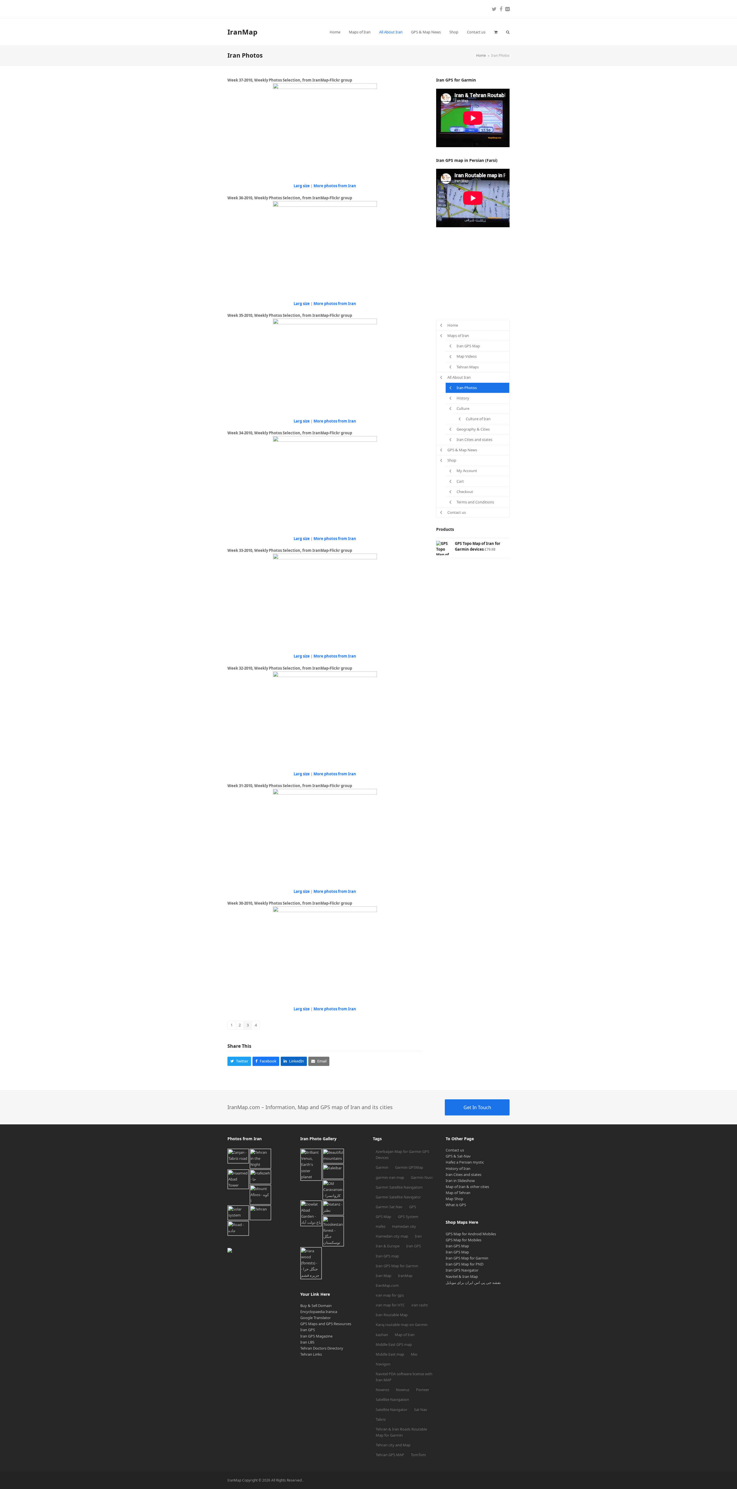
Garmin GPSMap (409, 1167)
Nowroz (382, 1389)
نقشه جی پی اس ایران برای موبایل (473, 1282)
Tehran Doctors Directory (321, 1348)
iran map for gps (390, 1295)
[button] (496, 32)
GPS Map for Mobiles (463, 1239)
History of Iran (458, 1168)
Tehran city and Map (393, 1445)
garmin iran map (390, 1177)
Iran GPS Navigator (462, 1270)
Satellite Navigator (391, 1409)
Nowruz (402, 1389)
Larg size (302, 185)
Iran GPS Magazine (316, 1336)
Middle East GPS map (394, 1344)
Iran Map (383, 1275)
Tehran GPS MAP (390, 1454)
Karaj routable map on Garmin (402, 1324)
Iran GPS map (387, 1256)
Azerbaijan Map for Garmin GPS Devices (402, 1154)
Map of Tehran (458, 1192)
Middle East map (390, 1354)
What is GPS (456, 1204)
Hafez (380, 1226)
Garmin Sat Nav (389, 1206)
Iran (418, 1236)
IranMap (242, 32)
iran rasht (419, 1305)
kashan (382, 1334)
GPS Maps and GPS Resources (325, 1323)
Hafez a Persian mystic (465, 1162)
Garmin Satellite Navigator (398, 1197)
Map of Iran (405, 1334)
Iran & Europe (388, 1246)
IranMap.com (387, 1285)
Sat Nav (420, 1409)
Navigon (383, 1364)
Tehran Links (311, 1354)
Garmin (382, 1167)
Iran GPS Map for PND (464, 1264)
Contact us (455, 1150)
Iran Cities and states (463, 1174)
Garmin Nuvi (421, 1177)
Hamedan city (404, 1226)
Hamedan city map (392, 1236)
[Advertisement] (479, 274)
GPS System (408, 1216)
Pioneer (422, 1389)
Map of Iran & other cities (467, 1186)
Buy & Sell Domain (316, 1305)
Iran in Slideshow (460, 1180)
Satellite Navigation (392, 1399)
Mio (414, 1354)
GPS (412, 1206)
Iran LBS (307, 1342)
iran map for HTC (390, 1305)
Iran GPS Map (457, 1246)
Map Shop (454, 1198)
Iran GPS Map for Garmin (397, 1265)
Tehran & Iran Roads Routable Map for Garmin (401, 1432)
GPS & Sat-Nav (458, 1156)
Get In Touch (477, 1107)
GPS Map (383, 1216)
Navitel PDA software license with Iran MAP (404, 1376)
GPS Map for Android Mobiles (471, 1233)
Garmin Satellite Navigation (399, 1187)
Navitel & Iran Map (462, 1276)
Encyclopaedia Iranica (318, 1311)
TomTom (418, 1454)
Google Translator (315, 1317)
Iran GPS (307, 1329)
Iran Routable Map (392, 1314)
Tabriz (381, 1419)
